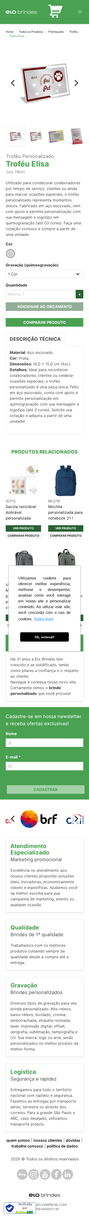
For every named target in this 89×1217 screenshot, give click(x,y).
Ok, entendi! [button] (45, 637)
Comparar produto (44, 322)
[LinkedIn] (67, 1174)
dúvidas (73, 1140)
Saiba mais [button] (44, 619)
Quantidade (16, 285)
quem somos (18, 1140)
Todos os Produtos (31, 31)
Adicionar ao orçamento (44, 306)
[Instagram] (33, 1174)
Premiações (56, 31)
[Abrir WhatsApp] (77, 1205)
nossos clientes (47, 1140)
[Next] (75, 83)
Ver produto (23, 528)
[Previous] (13, 83)
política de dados (62, 1146)
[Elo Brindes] (21, 12)
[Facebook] (56, 1174)
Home (10, 31)
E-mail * (13, 757)
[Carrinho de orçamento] (55, 12)
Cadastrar (45, 789)
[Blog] (22, 1174)
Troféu (73, 31)
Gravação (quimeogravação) (32, 265)
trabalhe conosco (27, 1146)
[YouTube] (45, 1174)
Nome (11, 733)
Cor (9, 244)
